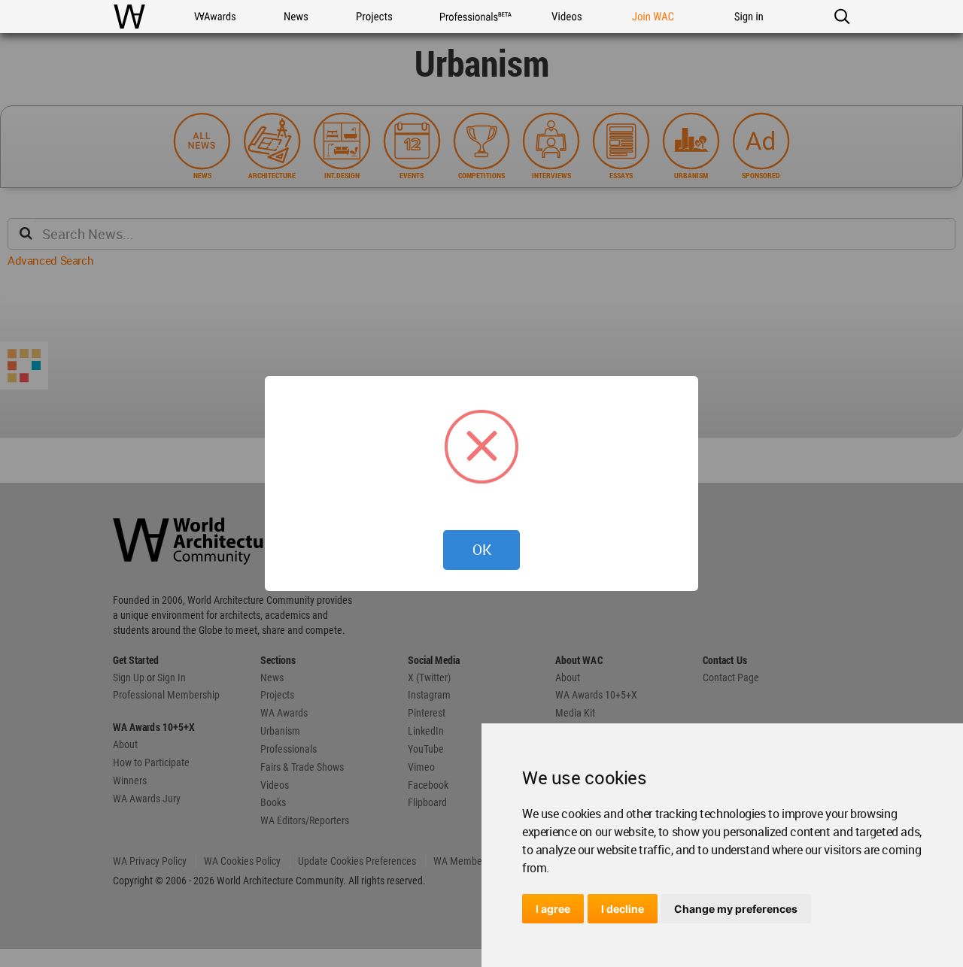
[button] (841, 16)
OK (481, 549)
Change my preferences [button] (735, 908)
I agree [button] (553, 908)
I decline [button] (622, 908)
